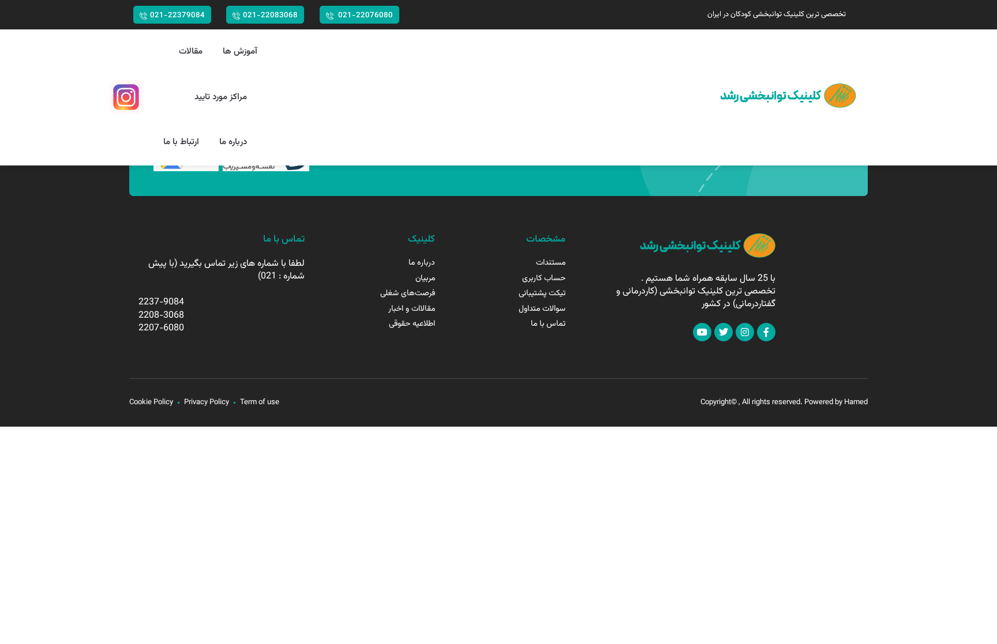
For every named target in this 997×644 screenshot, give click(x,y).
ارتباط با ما (181, 142)
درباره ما (233, 142)
